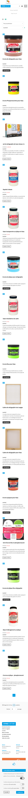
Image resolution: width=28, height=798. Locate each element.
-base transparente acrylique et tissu (13, 231)
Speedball (4, 63)
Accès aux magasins (6, 728)
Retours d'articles (5, 732)
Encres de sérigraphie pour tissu (12, 59)
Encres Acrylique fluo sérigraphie (12, 588)
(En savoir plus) (19, 776)
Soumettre (6, 792)
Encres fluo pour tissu (9, 364)
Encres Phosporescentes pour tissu (13, 101)
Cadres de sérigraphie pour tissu (12, 452)
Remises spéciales (5, 736)
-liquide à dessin (7, 189)
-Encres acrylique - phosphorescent (13, 675)
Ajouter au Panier (6, 159)
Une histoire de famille (6, 734)
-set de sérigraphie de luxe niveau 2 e (13, 144)
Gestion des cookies (6, 738)
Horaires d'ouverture (6, 727)
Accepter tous (20, 792)
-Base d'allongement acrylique (12, 630)
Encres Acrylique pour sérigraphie (13, 277)
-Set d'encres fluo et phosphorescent (13, 543)
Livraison (4, 730)
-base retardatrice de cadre (11, 318)
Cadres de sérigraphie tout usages (13, 407)
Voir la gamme (6, 70)
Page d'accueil (14, 13)
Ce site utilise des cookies (9, 770)
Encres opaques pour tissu (10, 497)
